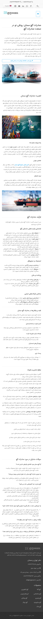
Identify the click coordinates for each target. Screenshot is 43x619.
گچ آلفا (39, 589)
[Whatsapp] (27, 6)
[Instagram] (15, 6)
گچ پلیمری (38, 598)
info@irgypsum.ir (31, 580)
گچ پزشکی (24, 598)
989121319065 (32, 564)
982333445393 (28, 576)
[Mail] (19, 6)
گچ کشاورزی (24, 589)
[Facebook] (31, 6)
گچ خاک (38, 607)
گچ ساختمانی (37, 594)
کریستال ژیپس (24, 594)
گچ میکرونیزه (37, 602)
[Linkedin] (23, 6)
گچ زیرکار (25, 602)
